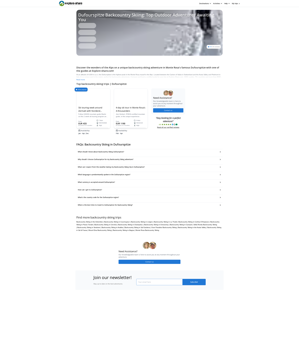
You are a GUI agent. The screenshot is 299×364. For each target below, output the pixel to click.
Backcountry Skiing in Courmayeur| (117, 236)
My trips (235, 3)
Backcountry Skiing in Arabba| (113, 242)
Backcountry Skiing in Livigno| (142, 236)
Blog (151, 324)
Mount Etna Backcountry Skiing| (100, 245)
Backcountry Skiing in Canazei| (181, 239)
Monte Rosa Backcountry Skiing (147, 245)
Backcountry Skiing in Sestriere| (89, 242)
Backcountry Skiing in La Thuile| (166, 236)
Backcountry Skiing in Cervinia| (106, 239)
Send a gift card (99, 344)
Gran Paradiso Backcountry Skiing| (164, 242)
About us (96, 324)
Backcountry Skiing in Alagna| (124, 245)
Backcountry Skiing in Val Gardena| (138, 242)
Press (95, 334)
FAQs (123, 334)
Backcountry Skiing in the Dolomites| (90, 236)
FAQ (82, 59)
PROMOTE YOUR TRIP (188, 323)
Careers (96, 339)
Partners (96, 329)
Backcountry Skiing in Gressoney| (156, 239)
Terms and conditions (129, 339)
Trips (76, 59)
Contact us (168, 118)
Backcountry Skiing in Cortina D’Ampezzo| (194, 236)
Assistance (90, 59)
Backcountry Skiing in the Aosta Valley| (192, 242)
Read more (80, 79)
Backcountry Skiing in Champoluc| (131, 239)
